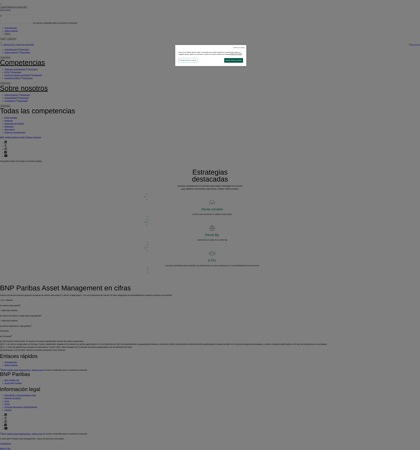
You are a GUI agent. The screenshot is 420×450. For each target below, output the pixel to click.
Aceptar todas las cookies (233, 60)
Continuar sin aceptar (239, 47)
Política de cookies (236, 54)
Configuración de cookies (188, 60)
